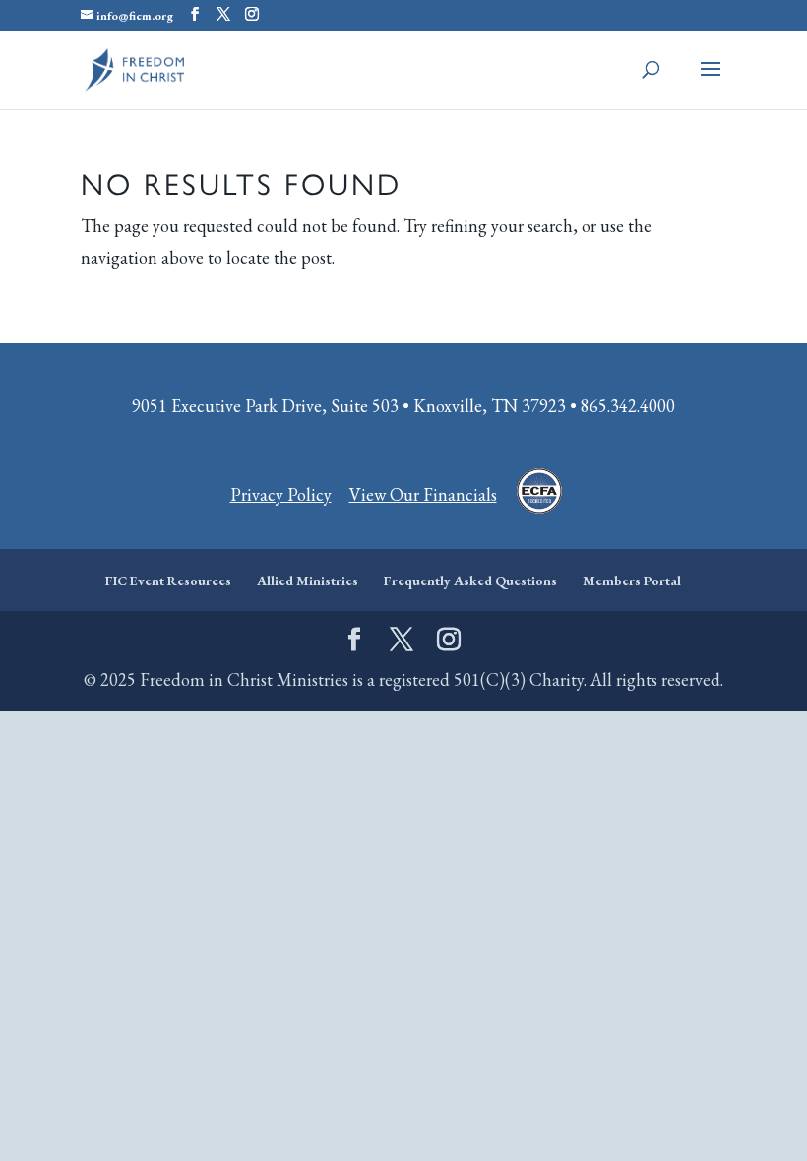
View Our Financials (423, 494)
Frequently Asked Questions (470, 580)
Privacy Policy (281, 494)
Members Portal (632, 580)
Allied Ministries (307, 580)
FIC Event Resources (168, 580)
